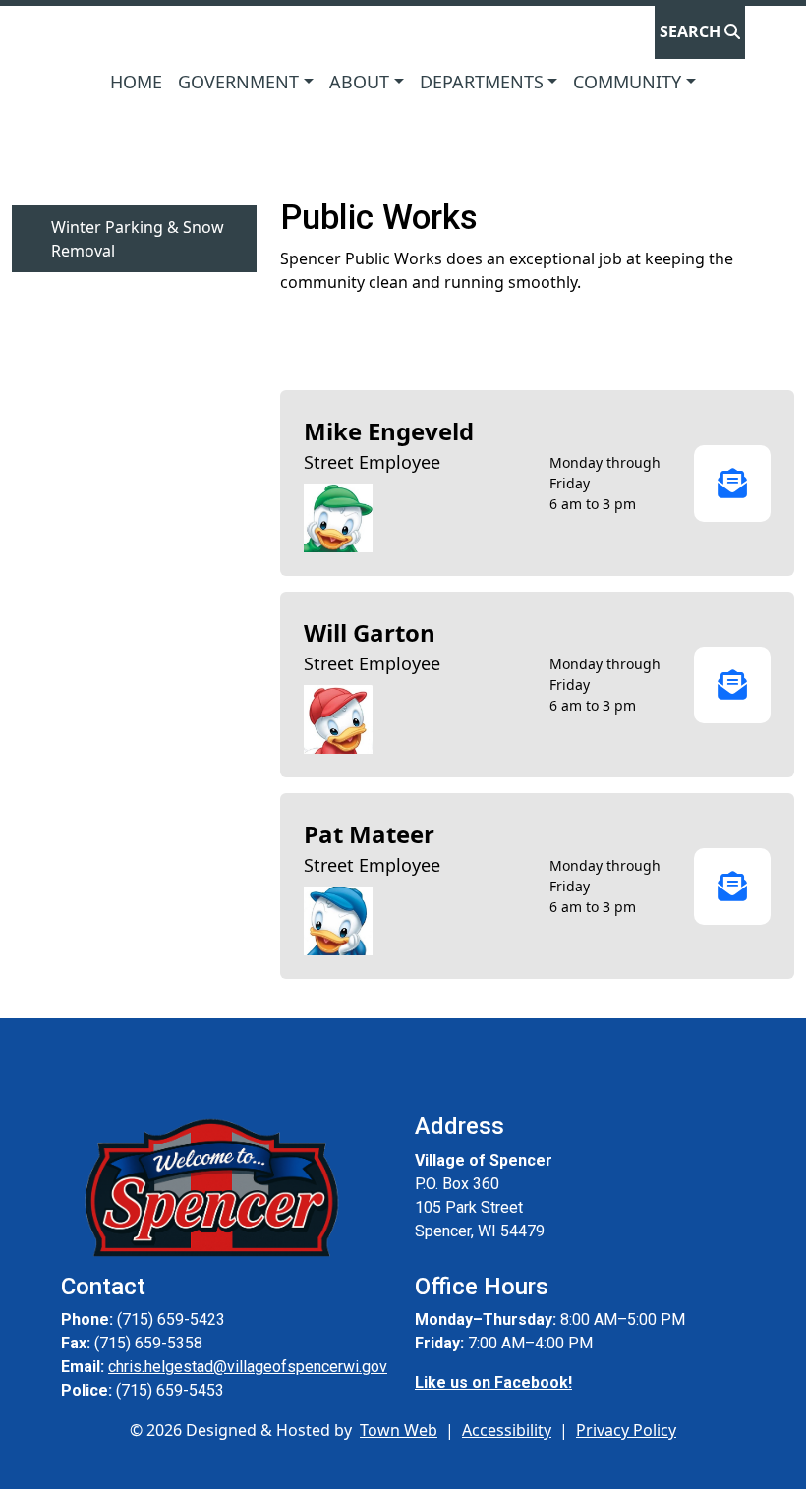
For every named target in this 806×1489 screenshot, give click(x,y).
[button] (245, 82)
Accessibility (506, 1430)
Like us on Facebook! (493, 1382)
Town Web (398, 1430)
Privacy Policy (626, 1430)
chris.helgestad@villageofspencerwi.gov (247, 1366)
